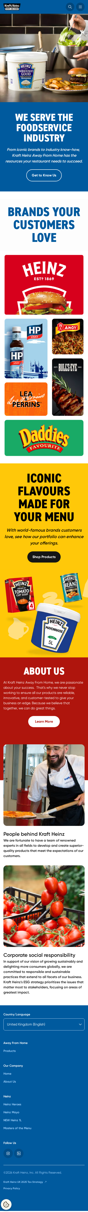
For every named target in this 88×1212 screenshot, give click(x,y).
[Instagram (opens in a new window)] (8, 1153)
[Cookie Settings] (6, 1204)
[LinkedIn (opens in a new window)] (18, 1153)
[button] (70, 7)
